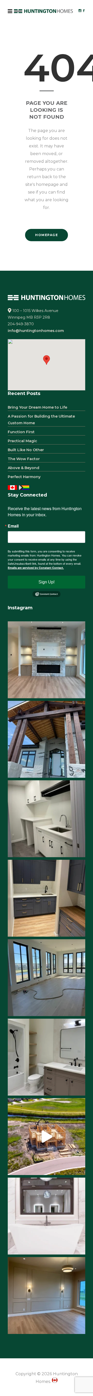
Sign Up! (46, 582)
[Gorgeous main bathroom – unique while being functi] (46, 1057)
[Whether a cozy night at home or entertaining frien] (46, 659)
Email (13, 526)
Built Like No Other (26, 450)
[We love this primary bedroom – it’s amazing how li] (46, 1295)
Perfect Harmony (24, 476)
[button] (46, 360)
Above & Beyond (23, 468)
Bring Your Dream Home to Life (37, 407)
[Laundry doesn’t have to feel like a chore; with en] (46, 818)
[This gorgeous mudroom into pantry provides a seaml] (46, 898)
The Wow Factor (24, 459)
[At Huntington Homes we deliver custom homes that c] (46, 1136)
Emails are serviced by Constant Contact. (36, 568)
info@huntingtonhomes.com (36, 330)
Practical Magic (22, 441)
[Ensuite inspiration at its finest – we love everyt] (46, 1216)
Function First (21, 432)
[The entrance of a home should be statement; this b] (46, 739)
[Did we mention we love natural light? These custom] (46, 977)
